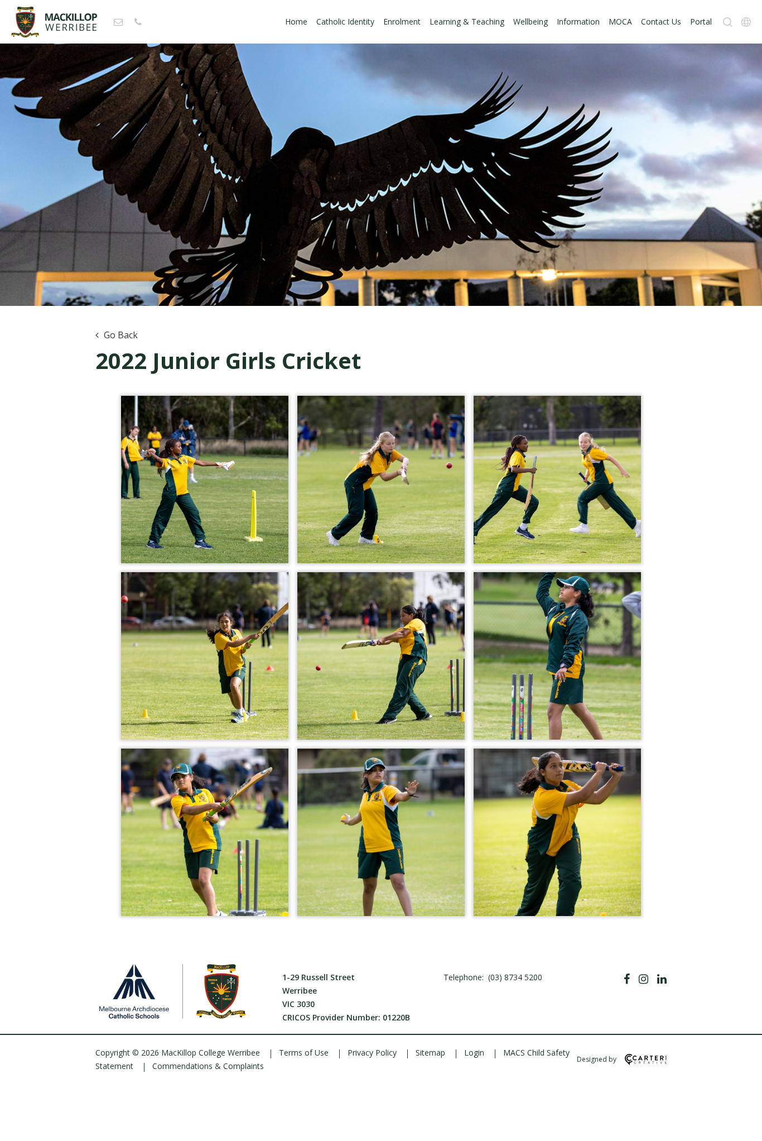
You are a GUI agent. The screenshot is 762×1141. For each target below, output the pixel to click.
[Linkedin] (662, 979)
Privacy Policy (372, 1052)
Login (474, 1052)
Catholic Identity (345, 21)
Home (296, 21)
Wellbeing (530, 21)
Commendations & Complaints (208, 1066)
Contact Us (661, 21)
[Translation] (746, 22)
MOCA (620, 21)
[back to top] (740, 1123)
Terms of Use (304, 1052)
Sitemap (430, 1052)
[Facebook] (627, 979)
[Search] (727, 22)
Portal (701, 21)
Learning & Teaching (467, 21)
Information (578, 21)
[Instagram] (643, 979)
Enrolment (402, 21)
